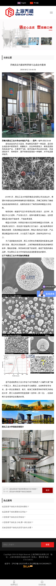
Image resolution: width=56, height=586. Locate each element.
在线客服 (42, 585)
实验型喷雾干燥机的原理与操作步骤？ (17, 528)
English (23, 3)
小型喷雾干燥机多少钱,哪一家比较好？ (17, 522)
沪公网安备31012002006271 (40, 564)
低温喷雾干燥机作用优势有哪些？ (15, 507)
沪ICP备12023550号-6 (20, 564)
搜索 (47, 545)
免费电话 (14, 585)
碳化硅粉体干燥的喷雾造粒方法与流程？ (24, 489)
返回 (47, 490)
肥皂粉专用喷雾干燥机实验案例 (20, 492)
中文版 (36, 3)
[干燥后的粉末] (28, 34)
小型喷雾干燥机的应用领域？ (14, 517)
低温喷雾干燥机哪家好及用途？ (14, 512)
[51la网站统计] (28, 566)
